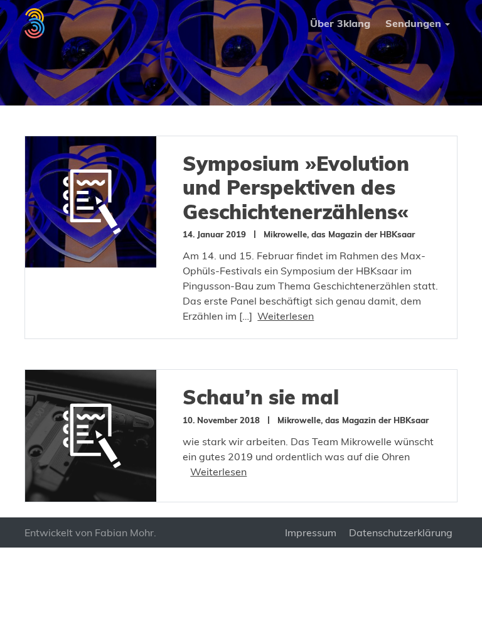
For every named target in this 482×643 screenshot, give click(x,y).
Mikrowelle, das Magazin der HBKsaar (339, 234)
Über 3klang (340, 23)
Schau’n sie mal (261, 396)
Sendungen (413, 23)
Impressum (310, 532)
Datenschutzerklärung (401, 532)
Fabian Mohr (124, 532)
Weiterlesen (285, 316)
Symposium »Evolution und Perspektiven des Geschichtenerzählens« (296, 187)
